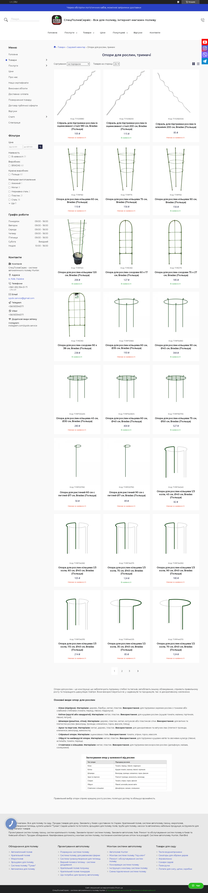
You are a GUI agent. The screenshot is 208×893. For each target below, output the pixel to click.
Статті (11, 116)
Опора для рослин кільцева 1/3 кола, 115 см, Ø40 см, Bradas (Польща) (77, 646)
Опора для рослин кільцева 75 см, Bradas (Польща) (126, 201)
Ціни (102, 32)
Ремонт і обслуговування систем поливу (126, 860)
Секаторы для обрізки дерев (173, 855)
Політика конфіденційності (143, 890)
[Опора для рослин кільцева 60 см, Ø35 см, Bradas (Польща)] (126, 315)
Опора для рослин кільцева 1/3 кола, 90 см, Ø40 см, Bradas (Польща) (176, 570)
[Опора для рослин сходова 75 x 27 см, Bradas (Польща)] (176, 242)
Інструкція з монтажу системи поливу (128, 868)
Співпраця (14, 122)
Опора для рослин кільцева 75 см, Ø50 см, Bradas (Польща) (176, 420)
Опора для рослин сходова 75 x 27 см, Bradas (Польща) (176, 274)
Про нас (13, 77)
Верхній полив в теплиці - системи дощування (77, 863)
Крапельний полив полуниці (74, 868)
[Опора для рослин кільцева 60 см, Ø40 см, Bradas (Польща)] (126, 388)
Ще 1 (13, 203)
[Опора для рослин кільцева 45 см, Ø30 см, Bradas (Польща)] (77, 388)
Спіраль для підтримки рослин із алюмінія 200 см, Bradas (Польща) (175, 125)
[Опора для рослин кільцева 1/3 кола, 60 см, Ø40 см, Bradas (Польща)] (77, 537)
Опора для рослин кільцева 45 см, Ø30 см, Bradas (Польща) (77, 420)
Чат (198, 885)
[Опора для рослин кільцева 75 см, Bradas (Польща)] (126, 169)
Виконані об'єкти (17, 88)
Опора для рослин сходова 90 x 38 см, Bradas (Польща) (77, 347)
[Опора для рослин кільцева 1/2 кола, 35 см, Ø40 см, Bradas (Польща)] (126, 613)
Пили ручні (164, 865)
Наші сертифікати (18, 82)
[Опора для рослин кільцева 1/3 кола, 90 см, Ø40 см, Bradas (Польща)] (176, 537)
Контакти (155, 32)
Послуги (69, 32)
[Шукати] (6, 20)
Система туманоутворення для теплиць (80, 859)
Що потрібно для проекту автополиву (79, 875)
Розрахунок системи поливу (74, 852)
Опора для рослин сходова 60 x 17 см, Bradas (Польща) (126, 274)
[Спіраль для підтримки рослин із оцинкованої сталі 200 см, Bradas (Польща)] (126, 92)
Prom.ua (119, 888)
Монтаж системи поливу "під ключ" (127, 855)
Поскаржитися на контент (118, 890)
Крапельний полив (20, 855)
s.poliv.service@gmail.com (21, 298)
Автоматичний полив (21, 852)
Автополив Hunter (118, 852)
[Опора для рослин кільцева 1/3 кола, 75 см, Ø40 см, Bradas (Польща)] (126, 537)
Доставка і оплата (18, 94)
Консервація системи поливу (124, 864)
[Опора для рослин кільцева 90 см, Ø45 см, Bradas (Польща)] (176, 315)
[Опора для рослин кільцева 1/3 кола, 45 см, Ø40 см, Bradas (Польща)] (176, 461)
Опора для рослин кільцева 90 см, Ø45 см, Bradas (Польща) (176, 347)
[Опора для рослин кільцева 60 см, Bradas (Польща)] (77, 169)
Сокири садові (166, 862)
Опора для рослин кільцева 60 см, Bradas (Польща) (77, 201)
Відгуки (138, 32)
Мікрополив (17, 859)
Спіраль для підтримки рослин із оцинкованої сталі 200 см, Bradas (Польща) (126, 126)
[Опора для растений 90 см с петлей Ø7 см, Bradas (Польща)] (126, 461)
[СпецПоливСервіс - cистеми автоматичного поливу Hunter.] (57, 20)
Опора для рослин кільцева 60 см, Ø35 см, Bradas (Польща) (126, 347)
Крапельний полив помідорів (75, 871)
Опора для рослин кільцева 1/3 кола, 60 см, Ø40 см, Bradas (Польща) (77, 570)
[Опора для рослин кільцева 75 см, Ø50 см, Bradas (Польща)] (176, 388)
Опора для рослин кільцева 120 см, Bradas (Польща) (77, 274)
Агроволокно (165, 859)
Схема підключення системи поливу (127, 871)
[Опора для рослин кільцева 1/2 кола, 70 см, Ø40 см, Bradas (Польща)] (176, 613)
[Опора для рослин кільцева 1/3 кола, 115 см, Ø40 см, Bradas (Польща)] (77, 613)
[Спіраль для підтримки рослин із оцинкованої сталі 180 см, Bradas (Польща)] (77, 92)
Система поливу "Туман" (23, 865)
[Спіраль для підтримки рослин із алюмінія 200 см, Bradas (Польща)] (176, 92)
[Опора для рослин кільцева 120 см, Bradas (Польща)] (77, 242)
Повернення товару (19, 100)
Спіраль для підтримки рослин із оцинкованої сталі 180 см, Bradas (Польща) (77, 126)
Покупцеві (119, 32)
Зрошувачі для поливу (22, 862)
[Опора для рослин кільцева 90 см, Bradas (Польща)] (176, 169)
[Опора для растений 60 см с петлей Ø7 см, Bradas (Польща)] (77, 461)
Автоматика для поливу (23, 869)
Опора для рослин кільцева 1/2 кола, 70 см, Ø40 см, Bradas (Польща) (176, 646)
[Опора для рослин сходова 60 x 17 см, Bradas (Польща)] (126, 242)
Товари (87, 32)
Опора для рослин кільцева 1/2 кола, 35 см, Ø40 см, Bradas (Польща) (127, 646)
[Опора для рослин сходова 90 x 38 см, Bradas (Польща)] (77, 315)
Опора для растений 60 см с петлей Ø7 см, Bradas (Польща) (77, 494)
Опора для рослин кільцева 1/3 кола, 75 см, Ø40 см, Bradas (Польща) (127, 570)
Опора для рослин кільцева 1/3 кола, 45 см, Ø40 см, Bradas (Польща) (176, 494)
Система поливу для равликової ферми (80, 855)
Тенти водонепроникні (170, 852)
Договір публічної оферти (23, 105)
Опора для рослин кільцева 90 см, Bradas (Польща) (176, 201)
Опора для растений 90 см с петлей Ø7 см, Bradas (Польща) (127, 494)
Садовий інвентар (76, 47)
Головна (52, 32)
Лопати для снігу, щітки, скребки (175, 869)
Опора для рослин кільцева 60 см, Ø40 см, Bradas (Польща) (126, 420)
